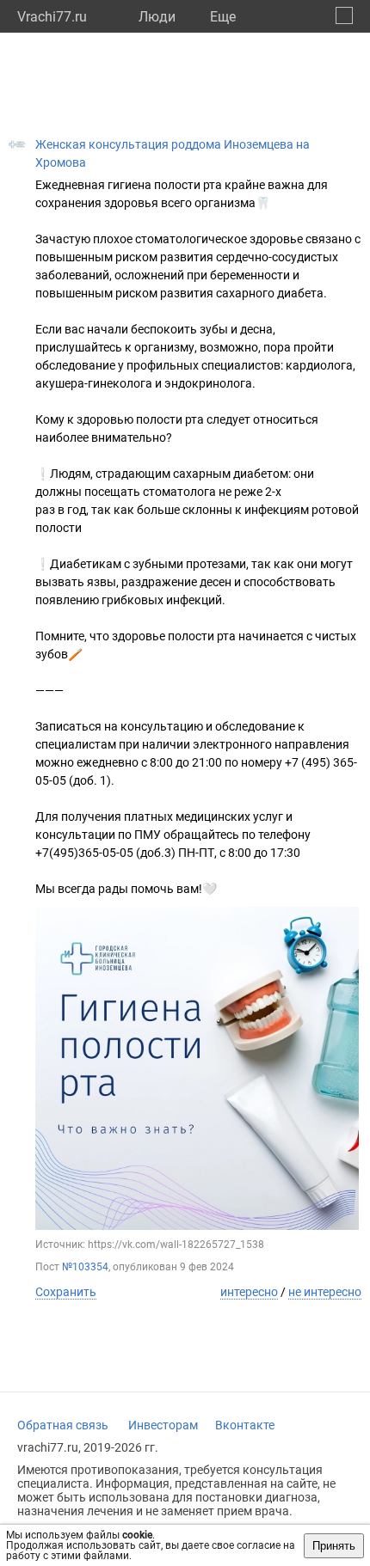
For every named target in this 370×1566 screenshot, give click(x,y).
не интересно (324, 1292)
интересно (249, 1292)
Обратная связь (62, 1425)
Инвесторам (163, 1425)
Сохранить (65, 1292)
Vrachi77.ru (52, 17)
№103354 (85, 1267)
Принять (333, 1545)
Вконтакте (244, 1425)
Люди (157, 17)
